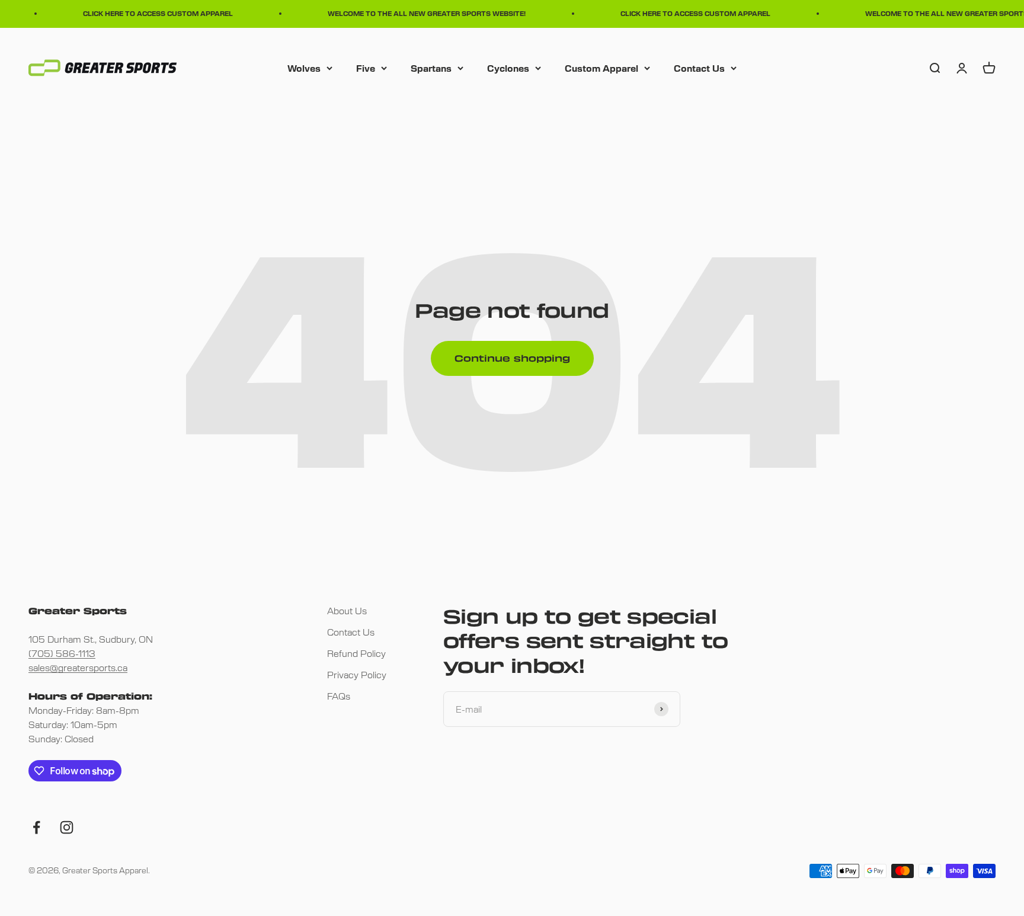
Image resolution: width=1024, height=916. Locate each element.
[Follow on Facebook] (36, 827)
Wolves (304, 67)
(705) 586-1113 (61, 653)
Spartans (431, 67)
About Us (347, 610)
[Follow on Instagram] (67, 827)
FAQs (338, 695)
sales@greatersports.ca (77, 667)
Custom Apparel (601, 67)
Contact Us (699, 67)
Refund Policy (356, 653)
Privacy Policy (356, 674)
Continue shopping (512, 358)
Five (365, 67)
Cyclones (508, 67)
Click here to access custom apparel (151, 13)
